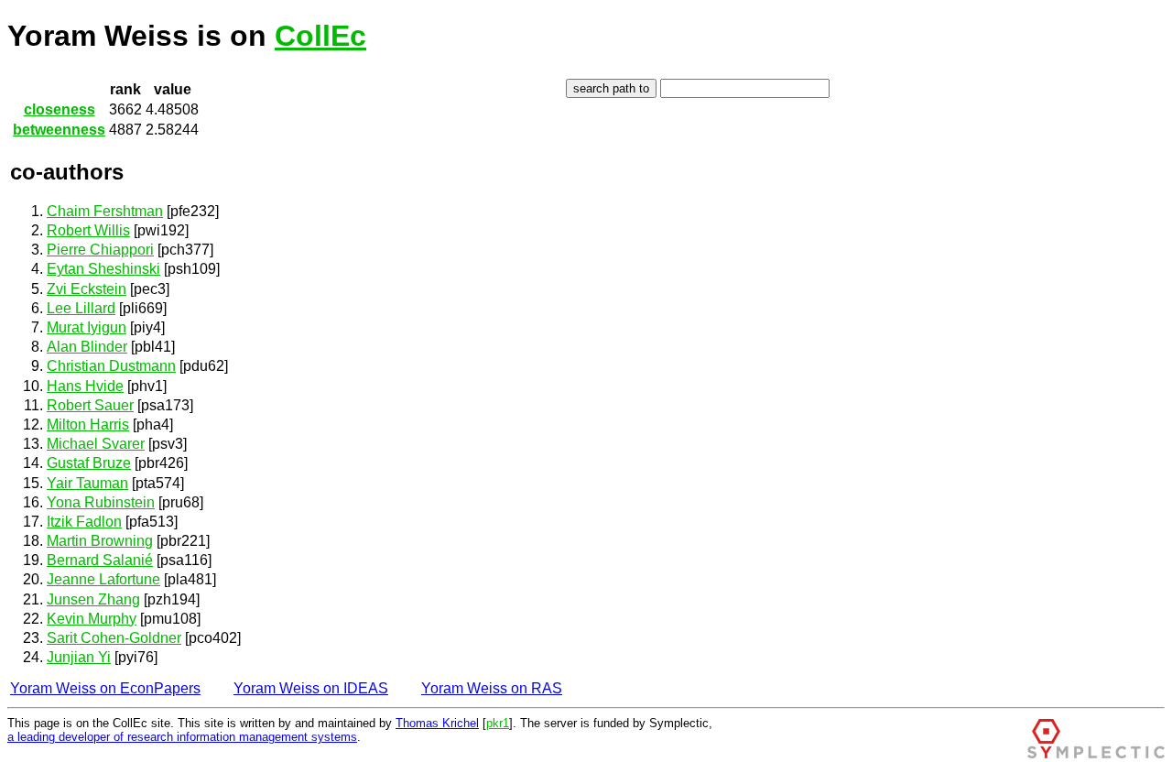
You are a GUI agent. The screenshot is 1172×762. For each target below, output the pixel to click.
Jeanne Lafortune (103, 579)
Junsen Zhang (93, 599)
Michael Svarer (96, 444)
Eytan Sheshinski (103, 269)
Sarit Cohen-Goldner (114, 638)
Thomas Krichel (437, 723)
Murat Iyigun (86, 327)
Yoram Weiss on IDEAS (310, 688)
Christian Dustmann (111, 366)
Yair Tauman (87, 483)
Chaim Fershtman (105, 211)
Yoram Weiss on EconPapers (105, 688)
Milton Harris (88, 424)
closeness (59, 109)
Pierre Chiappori (100, 249)
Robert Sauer (90, 405)
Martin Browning (100, 541)
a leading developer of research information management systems (182, 737)
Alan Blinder (87, 346)
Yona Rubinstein (101, 502)
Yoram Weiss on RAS (491, 688)
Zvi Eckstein (86, 289)
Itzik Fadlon (84, 521)
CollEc (320, 35)
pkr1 (497, 723)
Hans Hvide (85, 386)
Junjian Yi (79, 657)
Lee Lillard (81, 308)
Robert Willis (88, 230)
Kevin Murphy (91, 618)
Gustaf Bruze (89, 463)
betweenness (59, 129)
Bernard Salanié (100, 560)
